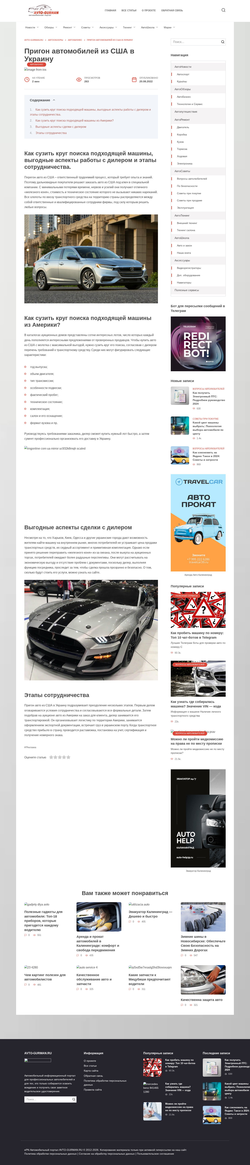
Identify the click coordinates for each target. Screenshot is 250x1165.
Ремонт (67, 27)
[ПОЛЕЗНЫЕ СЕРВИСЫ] (198, 609)
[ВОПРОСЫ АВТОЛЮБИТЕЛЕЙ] (198, 678)
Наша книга (184, 253)
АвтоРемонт (182, 119)
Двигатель (183, 127)
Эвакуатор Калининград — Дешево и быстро (150, 914)
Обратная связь (172, 10)
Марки (167, 27)
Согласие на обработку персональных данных (107, 1153)
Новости (30, 27)
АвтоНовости (183, 66)
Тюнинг (127, 27)
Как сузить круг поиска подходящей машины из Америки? (75, 120)
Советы (85, 27)
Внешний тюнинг (187, 223)
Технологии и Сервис (190, 104)
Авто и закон (184, 245)
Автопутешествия (186, 111)
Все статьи (129, 10)
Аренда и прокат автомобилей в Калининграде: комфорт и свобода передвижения (98, 943)
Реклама (31, 747)
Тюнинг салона (186, 230)
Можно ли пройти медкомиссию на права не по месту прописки (197, 741)
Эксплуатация (185, 207)
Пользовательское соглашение (155, 1153)
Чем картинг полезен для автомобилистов (45, 977)
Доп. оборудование (188, 275)
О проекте (149, 10)
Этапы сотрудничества (51, 133)
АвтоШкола (147, 27)
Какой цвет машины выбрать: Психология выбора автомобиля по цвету (208, 428)
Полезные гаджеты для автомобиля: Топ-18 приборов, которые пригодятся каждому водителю (43, 921)
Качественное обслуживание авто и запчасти (94, 979)
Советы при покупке (189, 193)
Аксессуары (107, 27)
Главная (110, 10)
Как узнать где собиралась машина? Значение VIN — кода (196, 704)
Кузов (180, 142)
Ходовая (182, 156)
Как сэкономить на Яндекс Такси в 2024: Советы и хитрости (206, 456)
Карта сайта (91, 1070)
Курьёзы (182, 81)
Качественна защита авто (202, 999)
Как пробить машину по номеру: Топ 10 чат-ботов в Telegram (197, 635)
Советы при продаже (189, 200)
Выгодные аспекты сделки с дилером (61, 126)
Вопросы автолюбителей (192, 178)
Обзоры (49, 27)
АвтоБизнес (36, 64)
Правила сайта (93, 1089)
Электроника (184, 163)
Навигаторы (184, 282)
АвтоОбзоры (183, 89)
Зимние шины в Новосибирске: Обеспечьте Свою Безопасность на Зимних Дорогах (203, 943)
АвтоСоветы (182, 171)
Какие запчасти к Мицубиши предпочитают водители (150, 979)
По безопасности (187, 186)
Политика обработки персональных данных (105, 1082)
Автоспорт (183, 74)
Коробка (182, 134)
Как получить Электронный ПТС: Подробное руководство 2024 (209, 398)
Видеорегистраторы (189, 268)
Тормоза (182, 149)
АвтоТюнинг (182, 215)
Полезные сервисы (187, 290)
